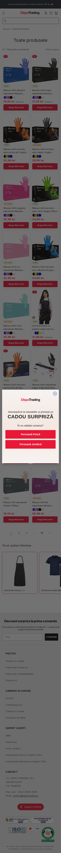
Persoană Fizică (30, 434)
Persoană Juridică (31, 444)
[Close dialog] (55, 393)
